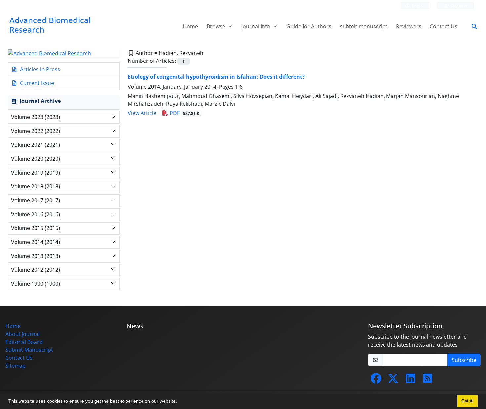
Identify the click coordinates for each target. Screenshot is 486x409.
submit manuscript (363, 26)
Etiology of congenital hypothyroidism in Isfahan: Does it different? (216, 76)
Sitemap (15, 365)
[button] (179, 402)
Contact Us (443, 26)
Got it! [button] (467, 401)
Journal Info (256, 26)
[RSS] (427, 380)
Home (190, 26)
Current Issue (36, 83)
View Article (142, 113)
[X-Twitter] (393, 380)
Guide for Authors (308, 26)
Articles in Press (39, 69)
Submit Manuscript (29, 349)
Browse (216, 26)
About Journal (22, 334)
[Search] (472, 26)
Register (458, 6)
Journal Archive (40, 100)
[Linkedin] (410, 380)
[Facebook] (376, 380)
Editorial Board (24, 342)
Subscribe (464, 360)
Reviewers (408, 26)
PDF (184, 113)
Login (417, 6)
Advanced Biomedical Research (50, 25)
